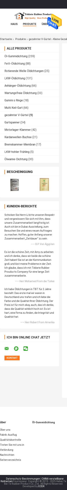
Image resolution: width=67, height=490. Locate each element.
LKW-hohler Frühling (16, 152)
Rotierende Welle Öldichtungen (24, 71)
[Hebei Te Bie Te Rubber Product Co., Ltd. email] (8, 348)
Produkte (29, 24)
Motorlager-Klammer (17, 129)
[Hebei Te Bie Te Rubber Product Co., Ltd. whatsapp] (18, 348)
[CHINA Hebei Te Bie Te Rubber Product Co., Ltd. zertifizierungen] (14, 184)
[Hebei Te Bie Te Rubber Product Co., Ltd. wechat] (27, 348)
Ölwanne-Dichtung (16, 159)
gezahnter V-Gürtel (40, 39)
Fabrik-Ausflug (8, 434)
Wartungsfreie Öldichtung (20, 93)
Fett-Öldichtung (14, 63)
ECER (41, 486)
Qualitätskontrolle (10, 439)
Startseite (6, 39)
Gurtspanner (12, 122)
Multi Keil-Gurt (13, 107)
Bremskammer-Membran (19, 144)
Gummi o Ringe (13, 100)
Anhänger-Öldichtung (17, 85)
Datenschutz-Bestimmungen (23, 478)
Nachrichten (7, 454)
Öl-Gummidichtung (16, 56)
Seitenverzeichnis (10, 459)
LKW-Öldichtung (14, 78)
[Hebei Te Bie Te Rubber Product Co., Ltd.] (33, 15)
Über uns (5, 429)
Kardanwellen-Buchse (18, 137)
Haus (14, 24)
